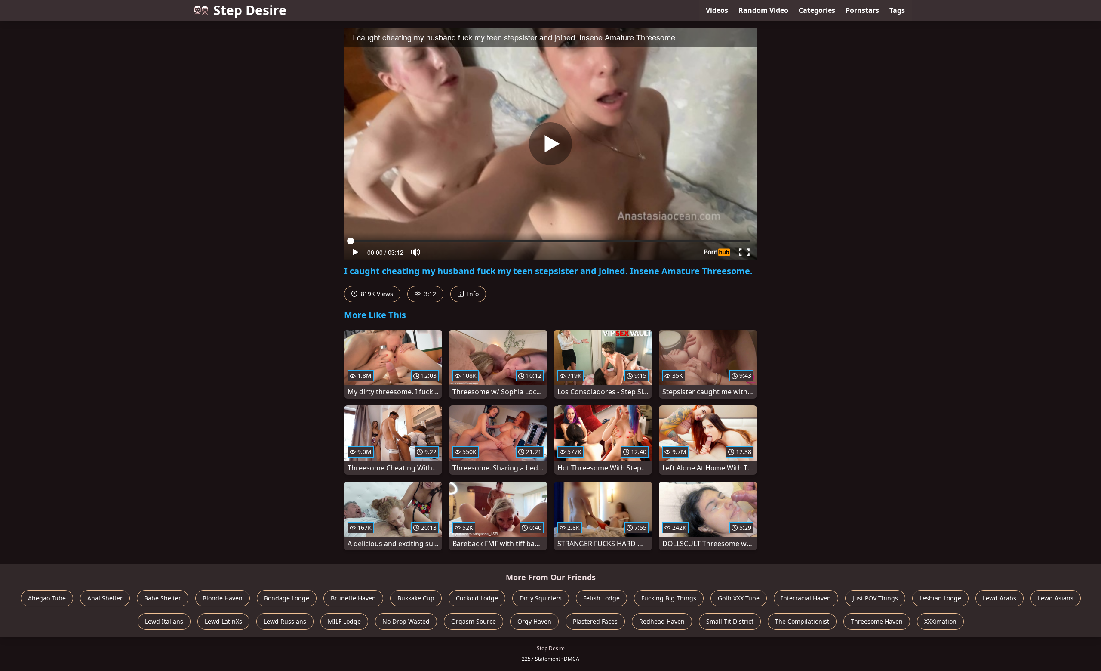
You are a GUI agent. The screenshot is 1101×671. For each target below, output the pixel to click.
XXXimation (940, 621)
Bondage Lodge (286, 598)
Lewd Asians (1055, 598)
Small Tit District (729, 621)
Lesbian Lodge (940, 598)
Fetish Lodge (601, 598)
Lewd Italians (164, 621)
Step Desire (249, 10)
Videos (717, 10)
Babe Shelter (162, 598)
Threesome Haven (877, 621)
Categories (817, 10)
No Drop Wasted (406, 621)
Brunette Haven (353, 598)
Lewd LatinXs (223, 621)
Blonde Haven (223, 598)
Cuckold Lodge (477, 598)
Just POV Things (875, 598)
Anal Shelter (105, 598)
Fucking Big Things (668, 598)
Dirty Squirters (541, 598)
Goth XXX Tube (739, 598)
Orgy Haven (534, 621)
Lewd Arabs (999, 598)
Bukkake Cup (415, 598)
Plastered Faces (595, 621)
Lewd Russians (285, 621)
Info (472, 294)
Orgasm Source (473, 621)
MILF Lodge (344, 621)
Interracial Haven (806, 598)
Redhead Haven (662, 621)
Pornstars (862, 10)
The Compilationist (802, 621)
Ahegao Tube (47, 598)
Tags (897, 10)
